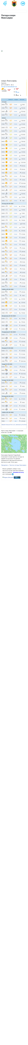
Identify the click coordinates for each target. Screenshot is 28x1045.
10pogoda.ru (4, 465)
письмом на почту (18, 472)
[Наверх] (25, 1042)
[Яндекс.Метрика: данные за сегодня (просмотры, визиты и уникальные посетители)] (7, 477)
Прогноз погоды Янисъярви (17, 465)
